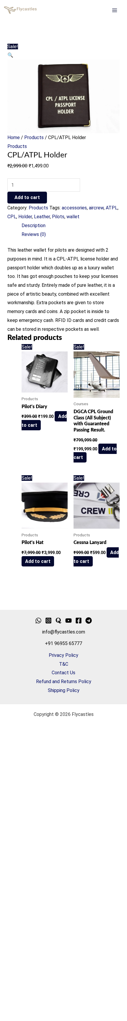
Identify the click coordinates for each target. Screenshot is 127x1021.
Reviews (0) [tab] (34, 234)
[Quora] (58, 620)
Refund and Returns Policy (63, 681)
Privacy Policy (63, 655)
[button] (10, 55)
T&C (63, 664)
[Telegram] (88, 620)
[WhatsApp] (38, 620)
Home (13, 137)
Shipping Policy (63, 690)
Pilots (58, 216)
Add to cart (27, 197)
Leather (42, 216)
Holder (25, 216)
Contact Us (63, 672)
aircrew (96, 208)
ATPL (112, 208)
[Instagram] (48, 620)
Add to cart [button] (38, 561)
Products (34, 137)
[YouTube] (68, 620)
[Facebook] (78, 620)
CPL (11, 216)
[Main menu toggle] (114, 10)
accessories (74, 208)
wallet (72, 216)
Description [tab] (33, 225)
